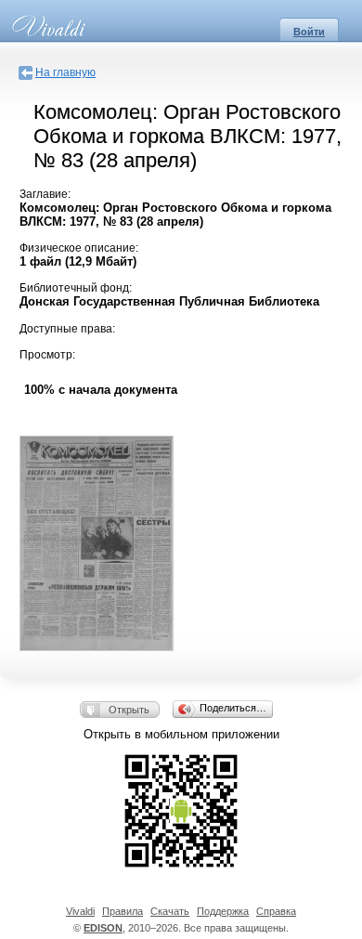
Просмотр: (47, 354)
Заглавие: (45, 194)
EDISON (103, 927)
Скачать (169, 911)
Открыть (129, 709)
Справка (276, 911)
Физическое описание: (78, 247)
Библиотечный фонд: (75, 287)
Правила (122, 911)
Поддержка (223, 911)
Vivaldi (80, 911)
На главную (65, 72)
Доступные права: (67, 328)
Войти (309, 31)
